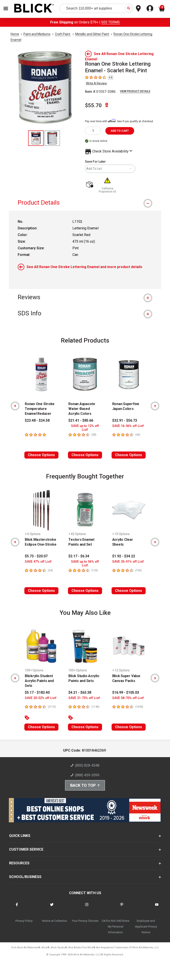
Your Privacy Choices (85, 920)
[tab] (85, 202)
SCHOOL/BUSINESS (25, 877)
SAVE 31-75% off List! (84, 698)
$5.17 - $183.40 (37, 692)
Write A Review (96, 83)
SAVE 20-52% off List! (40, 698)
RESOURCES (19, 863)
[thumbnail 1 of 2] (36, 138)
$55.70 (93, 105)
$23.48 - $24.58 (37, 420)
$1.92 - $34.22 (123, 556)
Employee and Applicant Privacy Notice (146, 926)
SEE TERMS (110, 22)
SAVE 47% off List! (38, 562)
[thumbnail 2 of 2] (52, 138)
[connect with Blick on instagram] (86, 907)
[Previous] (15, 406)
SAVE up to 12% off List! (85, 428)
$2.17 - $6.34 (78, 556)
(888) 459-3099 (87, 775)
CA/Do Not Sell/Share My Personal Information (115, 926)
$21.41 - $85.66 (80, 420)
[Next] (155, 406)
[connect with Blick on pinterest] (121, 907)
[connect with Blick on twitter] (51, 907)
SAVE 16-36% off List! (128, 426)
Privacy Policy (24, 920)
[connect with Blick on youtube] (156, 907)
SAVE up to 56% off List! (85, 563)
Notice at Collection (54, 920)
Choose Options (41, 455)
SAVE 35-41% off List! (128, 562)
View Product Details (135, 91)
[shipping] (90, 185)
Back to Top (83, 785)
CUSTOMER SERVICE (26, 849)
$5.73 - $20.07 (36, 556)
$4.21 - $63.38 (79, 692)
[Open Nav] (6, 8)
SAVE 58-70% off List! (128, 698)
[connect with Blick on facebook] (16, 907)
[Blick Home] (34, 8)
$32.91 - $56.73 (124, 420)
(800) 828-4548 (87, 765)
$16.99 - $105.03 (125, 692)
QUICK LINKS (19, 836)
